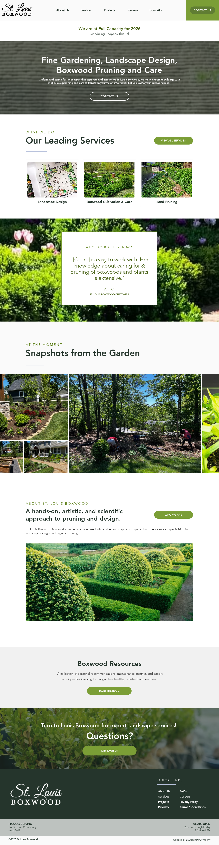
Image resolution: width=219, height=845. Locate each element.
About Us (164, 791)
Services (163, 797)
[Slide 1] (101, 297)
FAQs (183, 791)
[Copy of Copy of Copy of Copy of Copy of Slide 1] (117, 297)
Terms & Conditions (193, 807)
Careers (185, 797)
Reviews (163, 807)
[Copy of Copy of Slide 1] (108, 297)
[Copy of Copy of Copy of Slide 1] (111, 297)
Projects (163, 802)
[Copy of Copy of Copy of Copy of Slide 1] (114, 297)
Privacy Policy (189, 802)
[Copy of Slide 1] (105, 297)
